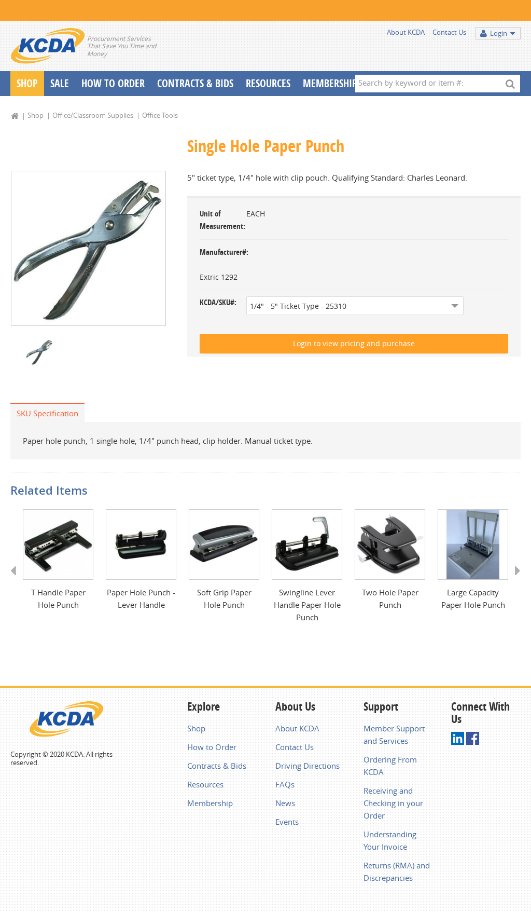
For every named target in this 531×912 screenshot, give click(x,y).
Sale (59, 83)
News (285, 803)
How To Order (113, 83)
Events (287, 821)
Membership (330, 83)
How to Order (211, 747)
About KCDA (406, 32)
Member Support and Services (394, 734)
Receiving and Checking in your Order (393, 803)
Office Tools (160, 115)
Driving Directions (307, 765)
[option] (88, 248)
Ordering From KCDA (390, 765)
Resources (268, 83)
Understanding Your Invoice (390, 840)
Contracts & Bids (195, 83)
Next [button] (514, 580)
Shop (27, 83)
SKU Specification (47, 413)
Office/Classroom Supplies (92, 115)
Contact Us (449, 32)
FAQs (285, 784)
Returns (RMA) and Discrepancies (397, 871)
